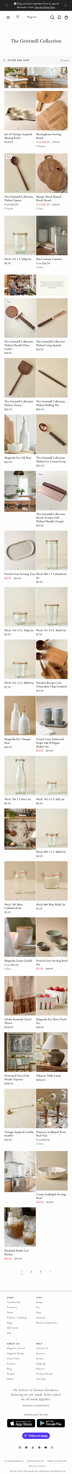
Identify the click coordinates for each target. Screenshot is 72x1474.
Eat (38, 1307)
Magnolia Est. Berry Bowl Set (51, 980)
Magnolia (18, 1461)
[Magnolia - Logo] (30, 17)
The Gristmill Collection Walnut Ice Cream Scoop (51, 419)
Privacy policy (37, 1466)
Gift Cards (12, 1328)
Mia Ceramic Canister (49, 218)
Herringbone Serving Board (48, 95)
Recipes (11, 1374)
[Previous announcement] (6, 5)
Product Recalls (44, 1374)
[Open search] (52, 17)
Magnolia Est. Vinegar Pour (17, 700)
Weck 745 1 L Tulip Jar (17, 218)
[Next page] (50, 1272)
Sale (9, 1333)
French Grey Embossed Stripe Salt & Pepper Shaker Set (50, 703)
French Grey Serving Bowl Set (51, 922)
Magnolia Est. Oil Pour (17, 417)
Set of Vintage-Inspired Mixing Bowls (18, 95)
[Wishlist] (59, 17)
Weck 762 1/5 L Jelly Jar (50, 758)
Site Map (41, 1379)
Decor (10, 1312)
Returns (40, 1368)
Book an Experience (46, 1322)
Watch (10, 1379)
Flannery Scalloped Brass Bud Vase (51, 1093)
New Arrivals (13, 1302)
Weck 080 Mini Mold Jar (51, 864)
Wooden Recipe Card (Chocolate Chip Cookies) (51, 644)
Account (40, 1353)
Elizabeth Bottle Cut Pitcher (16, 1212)
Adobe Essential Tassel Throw (17, 980)
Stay (38, 1312)
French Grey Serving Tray (19, 533)
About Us (13, 1343)
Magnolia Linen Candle (18, 920)
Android (51, 1423)
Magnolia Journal (16, 1348)
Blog (9, 1368)
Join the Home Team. (45, 7)
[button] (8, 17)
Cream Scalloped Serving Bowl (51, 1155)
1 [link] (21, 1272)
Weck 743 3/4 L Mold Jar (51, 589)
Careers (11, 1363)
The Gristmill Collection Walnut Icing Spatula (50, 303)
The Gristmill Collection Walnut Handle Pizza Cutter (18, 306)
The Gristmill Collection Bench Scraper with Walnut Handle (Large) (50, 478)
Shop (10, 1297)
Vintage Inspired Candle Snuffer (18, 1093)
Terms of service (57, 1461)
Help (39, 1343)
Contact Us (42, 1348)
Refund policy (35, 1461)
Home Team (13, 1358)
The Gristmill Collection (35, 42)
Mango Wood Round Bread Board (48, 158)
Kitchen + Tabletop (17, 1317)
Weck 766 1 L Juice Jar (17, 758)
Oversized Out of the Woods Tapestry (17, 1037)
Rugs (9, 1322)
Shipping (40, 1363)
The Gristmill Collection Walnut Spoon (18, 158)
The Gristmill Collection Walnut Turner (18, 363)
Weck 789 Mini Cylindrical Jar (20, 866)
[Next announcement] (65, 5)
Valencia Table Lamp (48, 1035)
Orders (40, 1358)
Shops (39, 1302)
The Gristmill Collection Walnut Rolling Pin (50, 363)
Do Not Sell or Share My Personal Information (38, 1471)
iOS (21, 1423)
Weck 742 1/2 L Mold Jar (19, 642)
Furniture (12, 1307)
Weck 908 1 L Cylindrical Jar (51, 535)
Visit (39, 1297)
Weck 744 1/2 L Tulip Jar (18, 589)
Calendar (41, 1317)
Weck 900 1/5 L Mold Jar (51, 811)
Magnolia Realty (15, 1353)
